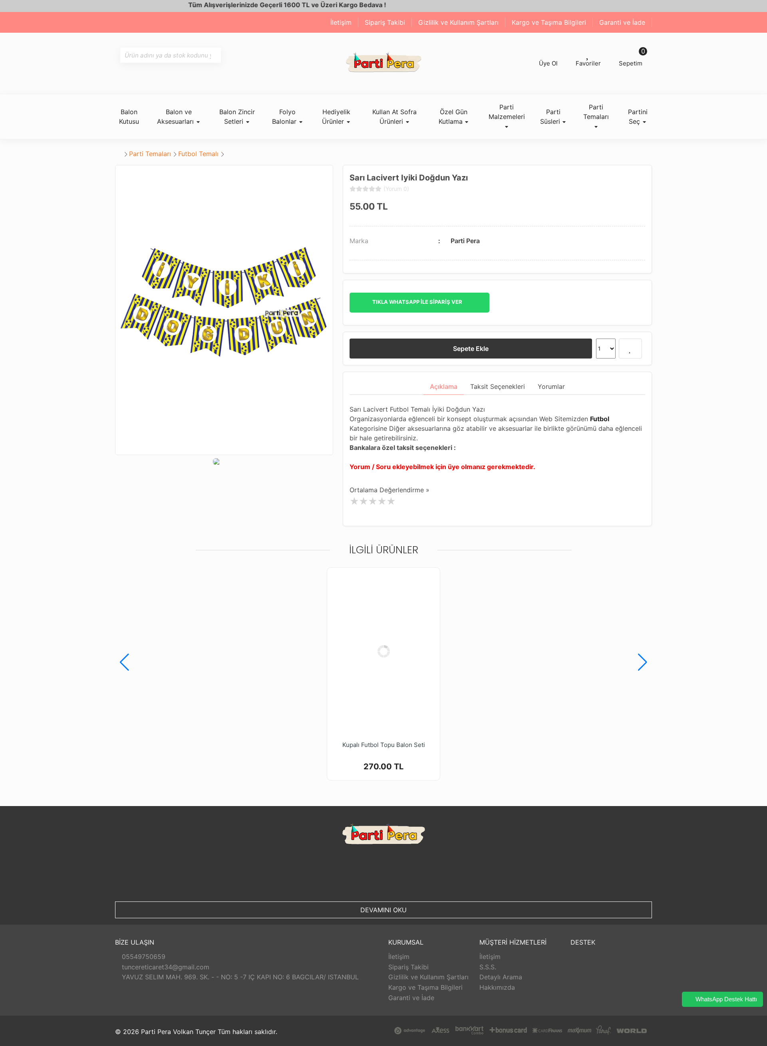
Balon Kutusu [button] (129, 116)
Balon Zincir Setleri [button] (237, 116)
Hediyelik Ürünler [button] (336, 116)
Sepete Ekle (471, 349)
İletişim (341, 22)
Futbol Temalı (198, 154)
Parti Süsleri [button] (551, 116)
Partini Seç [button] (638, 116)
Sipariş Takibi (385, 22)
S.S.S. (487, 967)
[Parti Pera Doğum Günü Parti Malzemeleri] (383, 63)
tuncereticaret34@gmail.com (164, 967)
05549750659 (142, 957)
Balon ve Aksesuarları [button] (176, 116)
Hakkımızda (497, 987)
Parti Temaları (150, 154)
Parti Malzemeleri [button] (507, 112)
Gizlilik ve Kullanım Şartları (458, 22)
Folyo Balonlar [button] (285, 116)
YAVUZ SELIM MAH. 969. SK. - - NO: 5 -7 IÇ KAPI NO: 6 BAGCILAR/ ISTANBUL (239, 977)
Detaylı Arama (500, 977)
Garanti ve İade (622, 22)
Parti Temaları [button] (596, 112)
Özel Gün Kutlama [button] (453, 116)
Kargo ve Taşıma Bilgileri (549, 22)
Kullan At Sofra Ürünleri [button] (394, 116)
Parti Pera (465, 241)
